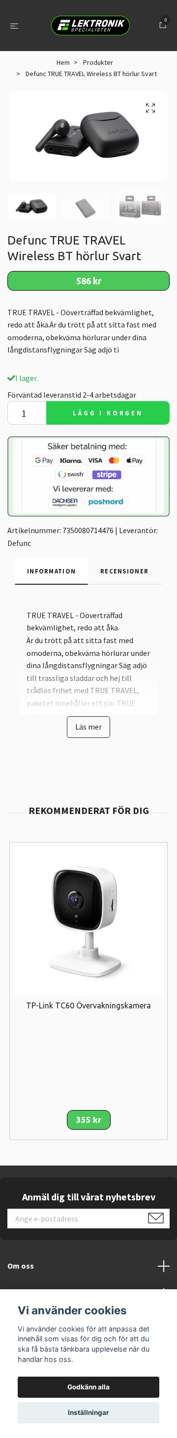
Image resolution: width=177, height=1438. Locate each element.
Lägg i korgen (108, 413)
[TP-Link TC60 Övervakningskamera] (88, 920)
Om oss (20, 1266)
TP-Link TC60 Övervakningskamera (88, 1005)
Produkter (98, 62)
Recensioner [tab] (124, 571)
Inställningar (88, 1412)
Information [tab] (51, 571)
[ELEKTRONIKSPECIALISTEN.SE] (90, 25)
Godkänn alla (88, 1387)
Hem (63, 62)
